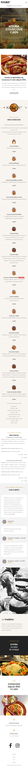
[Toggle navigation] (26, 2)
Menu (14, 757)
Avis (14, 759)
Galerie (14, 762)
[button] (14, 93)
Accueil (14, 754)
